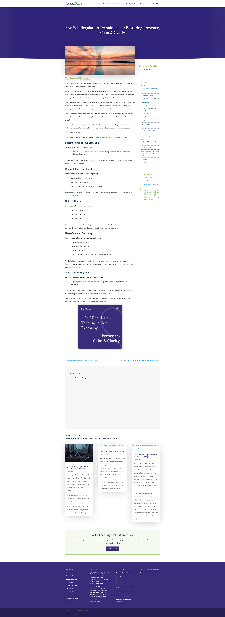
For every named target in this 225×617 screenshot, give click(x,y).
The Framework (106, 3)
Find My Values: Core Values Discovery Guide (123, 614)
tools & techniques (151, 199)
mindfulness (148, 181)
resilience (155, 184)
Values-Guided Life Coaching (151, 98)
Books (135, 3)
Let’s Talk (155, 3)
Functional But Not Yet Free (124, 572)
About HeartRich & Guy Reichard (150, 151)
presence (147, 184)
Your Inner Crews (118, 3)
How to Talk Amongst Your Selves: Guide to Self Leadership (95, 614)
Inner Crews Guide (148, 126)
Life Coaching (70, 582)
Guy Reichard (154, 66)
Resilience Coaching (148, 95)
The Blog (128, 3)
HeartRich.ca (68, 611)
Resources (149, 3)
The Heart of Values (148, 147)
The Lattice (69, 588)
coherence (148, 178)
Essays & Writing (145, 136)
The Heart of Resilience (126, 264)
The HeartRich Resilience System (112, 452)
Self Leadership (147, 113)
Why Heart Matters (74, 267)
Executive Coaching (148, 92)
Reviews (145, 159)
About (142, 3)
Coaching (97, 3)
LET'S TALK (112, 548)
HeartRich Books (70, 591)
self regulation (149, 197)
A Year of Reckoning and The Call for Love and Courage (145, 456)
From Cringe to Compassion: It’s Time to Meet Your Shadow (78, 467)
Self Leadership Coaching (150, 88)
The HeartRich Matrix (149, 105)
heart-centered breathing (151, 191)
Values (144, 120)
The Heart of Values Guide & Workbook (146, 614)
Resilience (145, 117)
